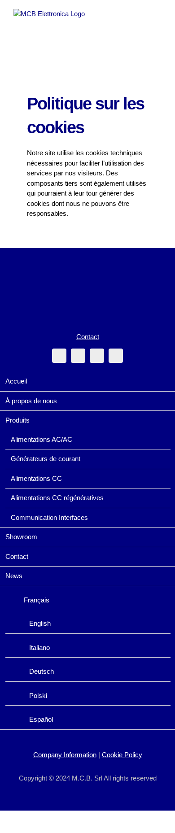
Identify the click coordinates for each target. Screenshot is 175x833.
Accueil (16, 381)
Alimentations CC (36, 478)
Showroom (21, 537)
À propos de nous (31, 401)
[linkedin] (59, 356)
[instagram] (78, 356)
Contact (87, 336)
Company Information (64, 755)
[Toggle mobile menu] (158, 13)
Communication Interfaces (49, 517)
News (13, 576)
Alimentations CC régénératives (57, 498)
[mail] (97, 356)
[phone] (116, 356)
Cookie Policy (122, 755)
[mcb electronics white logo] (87, 271)
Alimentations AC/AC (41, 439)
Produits (17, 420)
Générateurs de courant (45, 458)
